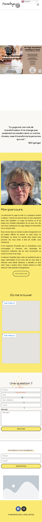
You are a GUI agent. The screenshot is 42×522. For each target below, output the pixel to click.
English (27, 1)
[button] (21, 273)
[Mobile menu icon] (38, 5)
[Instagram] (23, 508)
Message (4, 409)
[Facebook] (18, 508)
